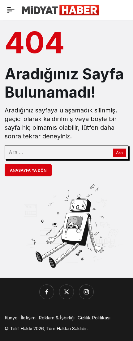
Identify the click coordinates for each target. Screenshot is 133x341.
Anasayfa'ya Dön (28, 170)
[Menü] (11, 10)
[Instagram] (86, 291)
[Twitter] (66, 291)
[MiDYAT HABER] (60, 9)
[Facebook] (46, 291)
